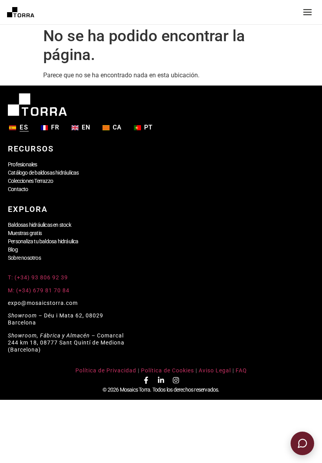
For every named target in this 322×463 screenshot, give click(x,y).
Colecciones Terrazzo (30, 181)
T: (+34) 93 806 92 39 (39, 277)
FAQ (241, 370)
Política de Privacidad (105, 370)
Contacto (18, 189)
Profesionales (22, 164)
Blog (13, 249)
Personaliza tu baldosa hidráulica (43, 241)
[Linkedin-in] (161, 380)
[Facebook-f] (146, 380)
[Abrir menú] (307, 12)
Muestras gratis (25, 233)
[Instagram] (175, 380)
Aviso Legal (215, 370)
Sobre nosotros (24, 258)
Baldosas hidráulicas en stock (39, 225)
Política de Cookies (167, 370)
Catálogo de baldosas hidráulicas (43, 173)
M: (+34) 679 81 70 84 (39, 290)
